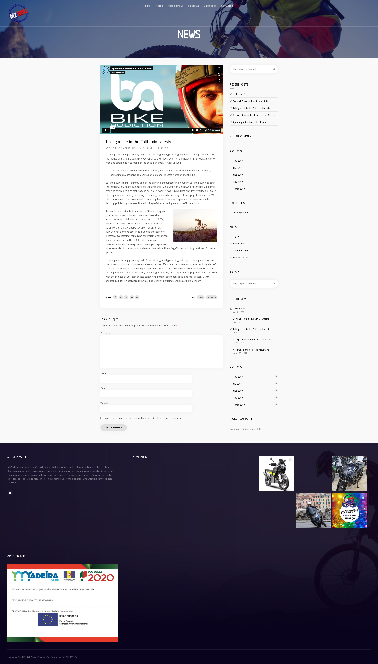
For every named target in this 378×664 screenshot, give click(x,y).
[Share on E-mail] (137, 297)
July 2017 (237, 167)
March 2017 (239, 188)
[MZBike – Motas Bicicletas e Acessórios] (18, 13)
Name (104, 373)
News (200, 297)
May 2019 (238, 160)
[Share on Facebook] (115, 297)
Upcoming (212, 297)
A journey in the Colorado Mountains (251, 122)
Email (103, 388)
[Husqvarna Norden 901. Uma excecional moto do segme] (276, 473)
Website (104, 403)
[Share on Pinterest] (126, 297)
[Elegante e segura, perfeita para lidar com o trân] (313, 510)
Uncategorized (146, 148)
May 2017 (238, 181)
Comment (106, 333)
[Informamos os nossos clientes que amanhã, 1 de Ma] (349, 510)
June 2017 (238, 174)
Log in (236, 236)
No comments (162, 148)
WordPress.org (240, 257)
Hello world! (239, 94)
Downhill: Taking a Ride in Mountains (251, 101)
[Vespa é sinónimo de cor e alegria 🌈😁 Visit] (276, 510)
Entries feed (239, 243)
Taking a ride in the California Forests (251, 108)
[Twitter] (121, 297)
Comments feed (241, 250)
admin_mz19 (114, 148)
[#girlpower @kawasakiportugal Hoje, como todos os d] (313, 473)
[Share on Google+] (132, 297)
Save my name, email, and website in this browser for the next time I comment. (142, 418)
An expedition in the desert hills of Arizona (254, 115)
